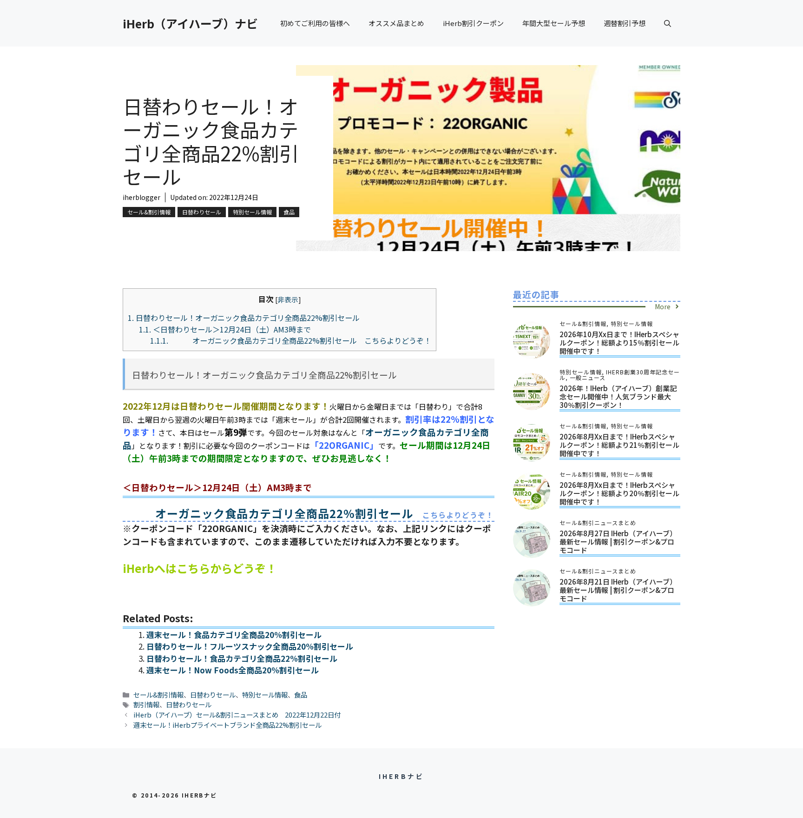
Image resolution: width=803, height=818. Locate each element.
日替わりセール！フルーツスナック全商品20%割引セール (249, 646)
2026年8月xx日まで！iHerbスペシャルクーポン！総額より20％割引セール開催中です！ (619, 493)
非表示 (287, 299)
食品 (289, 212)
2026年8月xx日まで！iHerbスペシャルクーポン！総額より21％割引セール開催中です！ (619, 445)
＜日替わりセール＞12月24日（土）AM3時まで (225, 329)
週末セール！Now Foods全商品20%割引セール (232, 670)
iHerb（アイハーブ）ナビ (190, 23)
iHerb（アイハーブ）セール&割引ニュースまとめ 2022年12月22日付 (237, 714)
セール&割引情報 (149, 212)
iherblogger (141, 197)
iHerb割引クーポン (473, 23)
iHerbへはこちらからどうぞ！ (200, 568)
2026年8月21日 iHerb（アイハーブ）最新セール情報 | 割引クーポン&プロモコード (618, 590)
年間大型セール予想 (553, 23)
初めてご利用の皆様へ (315, 23)
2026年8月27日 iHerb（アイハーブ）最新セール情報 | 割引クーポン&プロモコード (618, 541)
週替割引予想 (624, 23)
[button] (667, 23)
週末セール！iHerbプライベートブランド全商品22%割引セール (227, 725)
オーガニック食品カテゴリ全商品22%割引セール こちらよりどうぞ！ (290, 340)
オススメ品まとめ (396, 23)
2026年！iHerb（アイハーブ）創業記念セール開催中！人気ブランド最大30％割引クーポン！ (618, 396)
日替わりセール (201, 212)
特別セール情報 (252, 212)
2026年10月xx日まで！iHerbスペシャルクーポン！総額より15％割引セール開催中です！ (619, 342)
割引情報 (146, 704)
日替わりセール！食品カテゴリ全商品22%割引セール (241, 658)
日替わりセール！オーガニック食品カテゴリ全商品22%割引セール (244, 317)
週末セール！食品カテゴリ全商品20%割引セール (234, 634)
